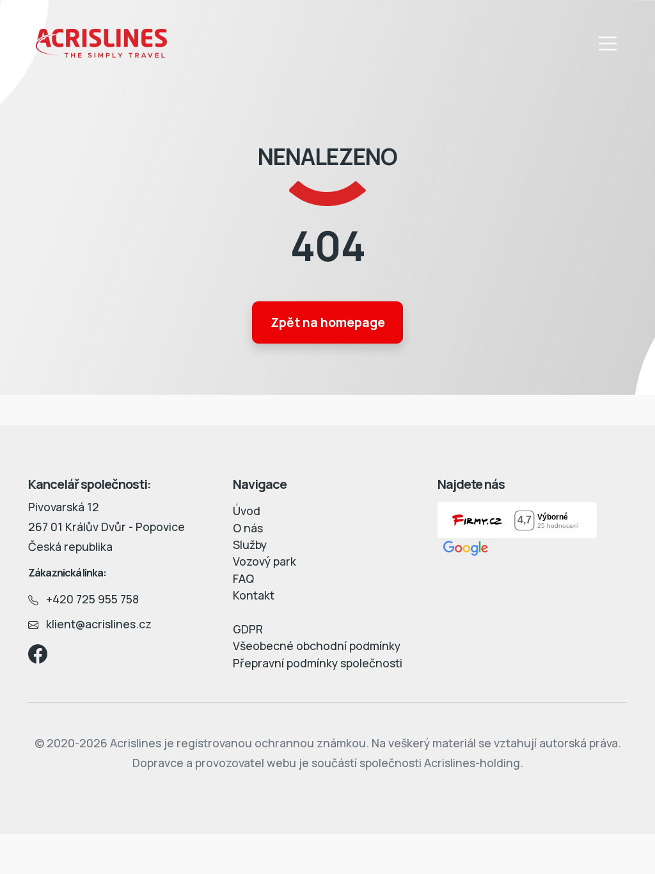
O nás (248, 528)
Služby (250, 544)
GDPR (248, 629)
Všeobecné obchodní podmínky (316, 645)
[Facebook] (37, 652)
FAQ (243, 578)
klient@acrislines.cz (95, 624)
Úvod (246, 510)
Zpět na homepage (328, 322)
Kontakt (253, 595)
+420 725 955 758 (88, 599)
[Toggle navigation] (607, 43)
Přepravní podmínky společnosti (317, 663)
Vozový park (264, 561)
